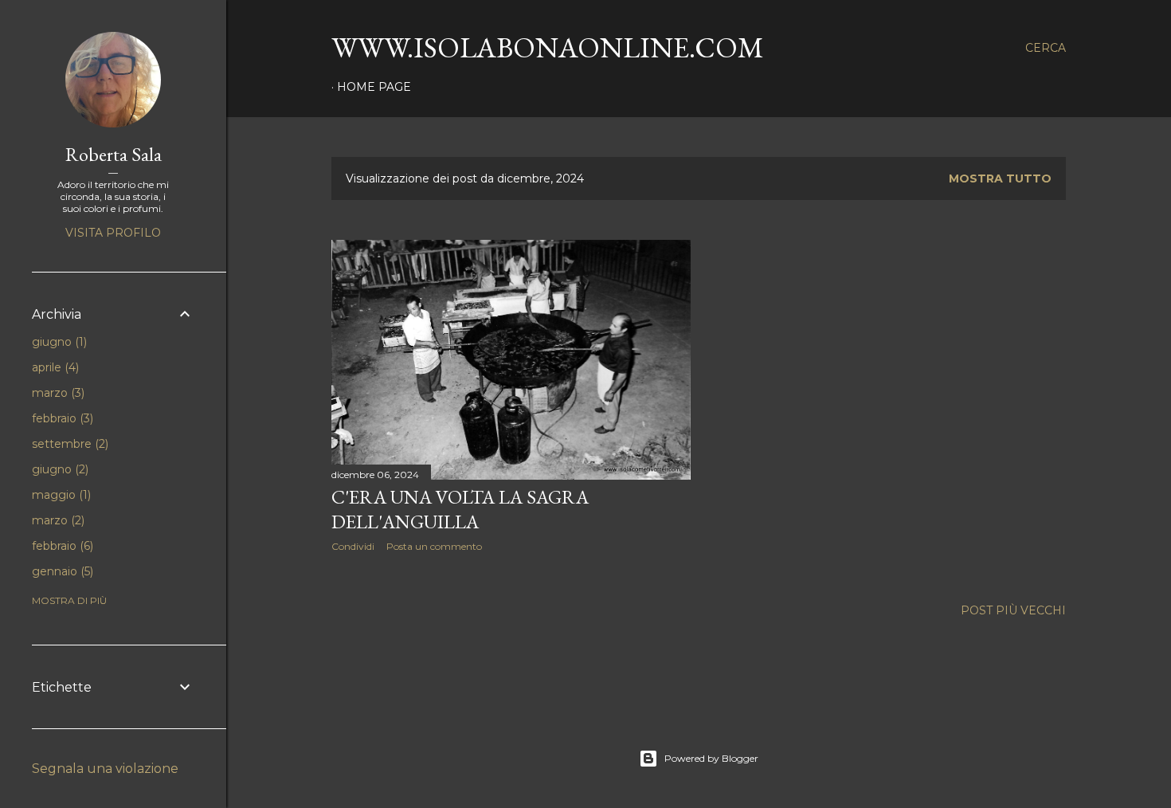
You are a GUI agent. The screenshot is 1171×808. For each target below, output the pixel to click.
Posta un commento (434, 546)
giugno (58, 342)
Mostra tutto (1000, 178)
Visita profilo (113, 233)
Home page (374, 87)
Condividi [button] (352, 546)
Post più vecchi (1013, 610)
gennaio (61, 571)
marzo (56, 393)
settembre (68, 444)
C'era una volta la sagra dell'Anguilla (460, 509)
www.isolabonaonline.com (547, 47)
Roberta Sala (113, 154)
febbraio (61, 418)
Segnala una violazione (105, 768)
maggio (60, 495)
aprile (54, 367)
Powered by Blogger (711, 758)
